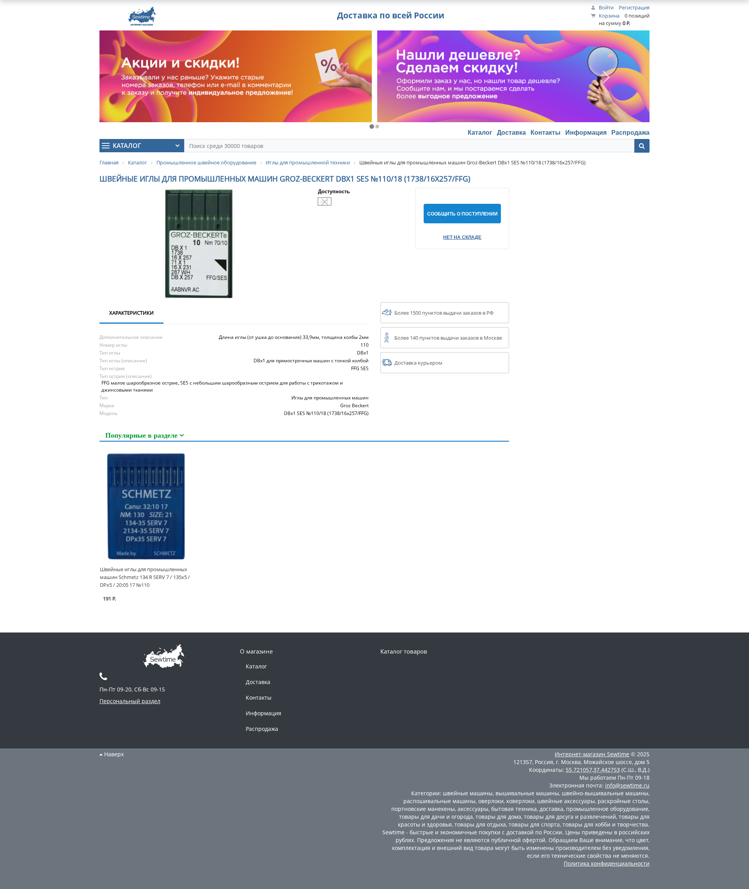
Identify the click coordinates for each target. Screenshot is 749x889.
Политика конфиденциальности (607, 863)
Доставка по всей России (390, 15)
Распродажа (630, 132)
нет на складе (462, 237)
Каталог (480, 132)
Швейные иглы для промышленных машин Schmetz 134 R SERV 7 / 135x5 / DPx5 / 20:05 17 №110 (145, 577)
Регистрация (634, 7)
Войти (606, 7)
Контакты (546, 132)
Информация (586, 132)
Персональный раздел (129, 701)
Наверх (113, 754)
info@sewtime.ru (627, 785)
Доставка (511, 132)
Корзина (609, 15)
